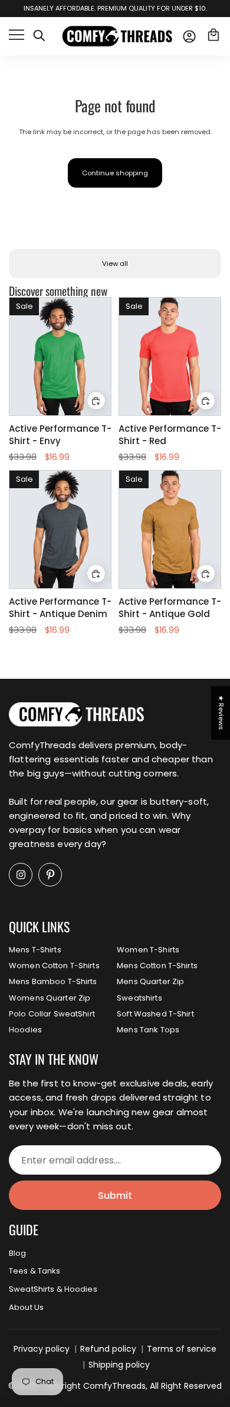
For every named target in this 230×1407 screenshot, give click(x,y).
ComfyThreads (114, 1386)
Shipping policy (119, 1365)
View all (115, 263)
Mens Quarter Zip (150, 981)
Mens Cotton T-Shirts (157, 965)
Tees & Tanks (35, 1270)
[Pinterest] (50, 874)
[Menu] (16, 36)
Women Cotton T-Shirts (54, 965)
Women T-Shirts (148, 949)
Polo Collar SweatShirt (52, 1013)
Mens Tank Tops (148, 1029)
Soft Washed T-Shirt (155, 1013)
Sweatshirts (139, 997)
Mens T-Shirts (35, 949)
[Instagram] (20, 874)
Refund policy (108, 1349)
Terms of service (181, 1349)
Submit (115, 1195)
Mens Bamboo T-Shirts (53, 981)
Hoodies (25, 1029)
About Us (26, 1307)
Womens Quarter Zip (49, 997)
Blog (18, 1253)
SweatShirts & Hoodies (53, 1289)
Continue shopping (115, 173)
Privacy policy (42, 1349)
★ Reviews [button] (221, 712)
